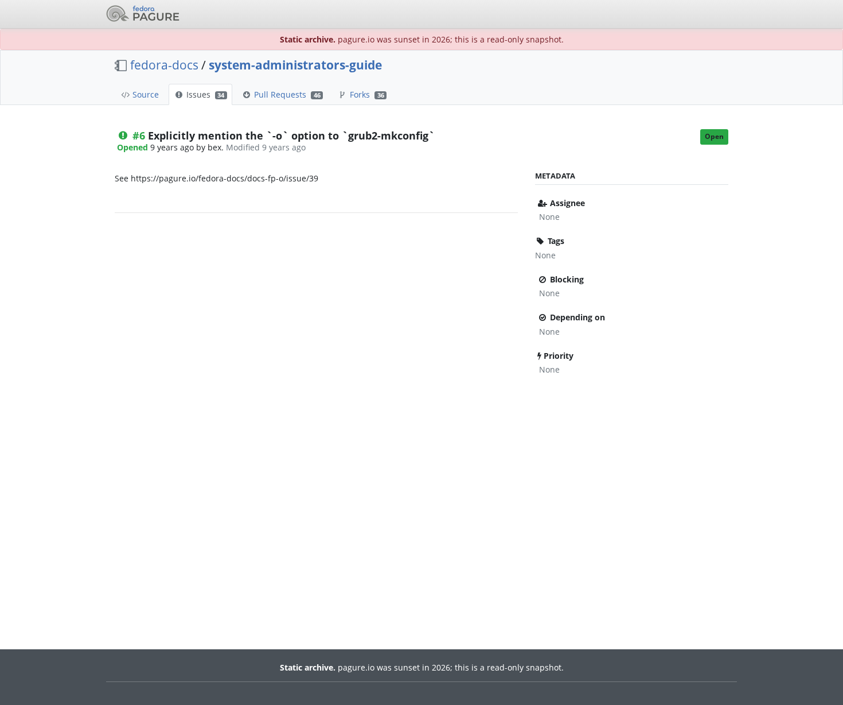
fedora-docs (164, 65)
